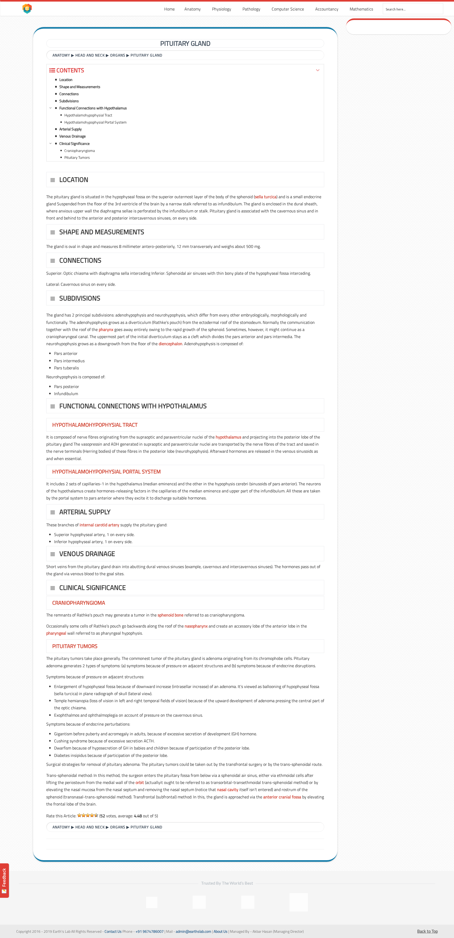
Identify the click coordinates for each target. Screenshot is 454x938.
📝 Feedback (4, 881)
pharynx (106, 329)
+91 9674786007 (150, 931)
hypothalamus (228, 437)
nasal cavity (227, 789)
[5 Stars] (96, 815)
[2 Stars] (83, 815)
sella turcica (265, 196)
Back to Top (427, 931)
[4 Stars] (92, 815)
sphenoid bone (170, 615)
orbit (140, 782)
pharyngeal (56, 633)
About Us (221, 931)
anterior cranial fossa (282, 797)
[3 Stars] (88, 815)
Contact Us (113, 931)
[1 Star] (79, 815)
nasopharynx (196, 626)
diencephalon (170, 343)
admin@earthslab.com (193, 931)
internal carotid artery (99, 525)
